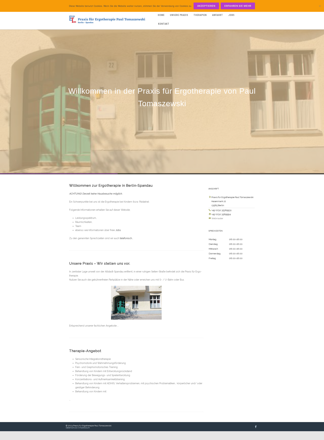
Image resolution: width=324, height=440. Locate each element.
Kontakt (163, 23)
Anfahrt (217, 15)
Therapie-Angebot (85, 351)
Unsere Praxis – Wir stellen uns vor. (99, 263)
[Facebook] (255, 427)
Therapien (200, 15)
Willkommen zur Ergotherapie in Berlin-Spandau (111, 185)
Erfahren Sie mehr (237, 5)
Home (161, 15)
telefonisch (126, 238)
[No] (319, 6)
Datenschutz (72, 427)
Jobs (231, 15)
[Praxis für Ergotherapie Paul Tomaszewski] (110, 27)
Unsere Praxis (179, 15)
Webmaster (217, 218)
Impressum (84, 427)
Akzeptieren (206, 5)
